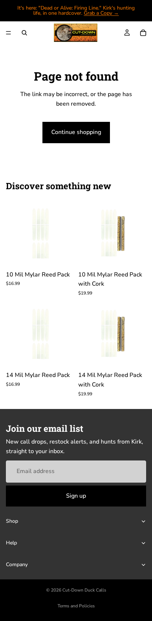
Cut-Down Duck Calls (84, 590)
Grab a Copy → (101, 13)
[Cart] (143, 33)
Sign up (76, 495)
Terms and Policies (76, 606)
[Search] (24, 33)
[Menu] (8, 32)
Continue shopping (76, 132)
